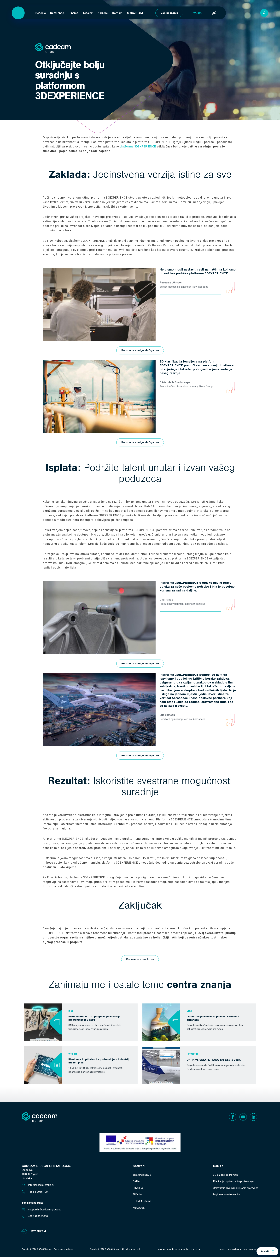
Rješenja (40, 13)
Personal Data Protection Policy (242, 1249)
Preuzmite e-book (137, 959)
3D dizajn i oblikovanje (225, 1174)
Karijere (103, 13)
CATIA (136, 1181)
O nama (73, 13)
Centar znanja (169, 13)
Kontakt (117, 13)
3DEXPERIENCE (142, 1174)
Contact (221, 1249)
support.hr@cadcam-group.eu (44, 1209)
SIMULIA (138, 1188)
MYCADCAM (135, 13)
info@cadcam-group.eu (41, 1185)
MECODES (139, 1207)
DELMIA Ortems (142, 1201)
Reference (57, 13)
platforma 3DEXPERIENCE (137, 146)
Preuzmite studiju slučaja (137, 350)
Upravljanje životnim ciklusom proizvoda (235, 1188)
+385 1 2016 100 (38, 1191)
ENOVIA (137, 1194)
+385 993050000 (38, 1216)
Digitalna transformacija (226, 1194)
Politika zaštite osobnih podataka (183, 1249)
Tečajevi (88, 13)
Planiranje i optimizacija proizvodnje (233, 1181)
